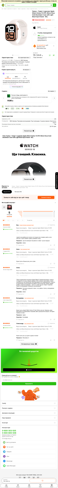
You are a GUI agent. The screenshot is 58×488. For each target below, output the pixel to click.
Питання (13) (18, 191)
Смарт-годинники (22, 8)
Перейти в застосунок (56, 181)
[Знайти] (54, 5)
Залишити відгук (46, 197)
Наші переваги (6, 418)
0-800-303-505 (9, 431)
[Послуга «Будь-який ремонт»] (8, 95)
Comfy (4, 403)
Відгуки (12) (7, 191)
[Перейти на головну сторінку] (2, 8)
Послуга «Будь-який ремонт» (19, 95)
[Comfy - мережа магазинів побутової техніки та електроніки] (3, 5)
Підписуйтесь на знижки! (9, 375)
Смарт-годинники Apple (32, 8)
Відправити (29, 383)
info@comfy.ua (7, 438)
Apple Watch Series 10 (43, 8)
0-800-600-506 (9, 433)
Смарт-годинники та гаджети (10, 8)
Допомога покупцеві (8, 413)
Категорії (5, 422)
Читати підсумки (16, 86)
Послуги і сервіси (7, 408)
